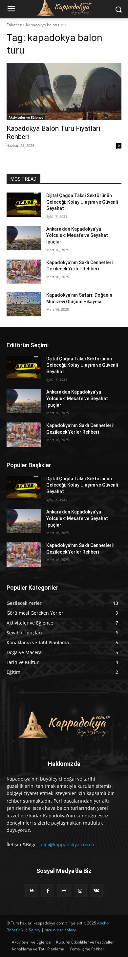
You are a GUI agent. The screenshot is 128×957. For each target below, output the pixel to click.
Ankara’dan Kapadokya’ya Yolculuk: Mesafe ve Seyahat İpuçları (77, 235)
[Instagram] (80, 890)
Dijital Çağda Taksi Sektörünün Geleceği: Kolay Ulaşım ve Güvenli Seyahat (82, 202)
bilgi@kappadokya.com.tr (67, 844)
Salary (34, 930)
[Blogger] (31, 890)
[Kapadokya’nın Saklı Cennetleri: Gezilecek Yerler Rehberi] (24, 272)
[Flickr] (63, 890)
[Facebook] (47, 890)
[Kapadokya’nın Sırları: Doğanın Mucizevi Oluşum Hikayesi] (24, 304)
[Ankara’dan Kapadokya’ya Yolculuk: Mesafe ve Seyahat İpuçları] (24, 238)
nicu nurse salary (60, 930)
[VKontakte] (96, 890)
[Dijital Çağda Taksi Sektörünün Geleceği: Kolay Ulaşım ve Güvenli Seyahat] (24, 205)
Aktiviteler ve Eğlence (26, 117)
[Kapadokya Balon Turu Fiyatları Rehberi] (64, 91)
